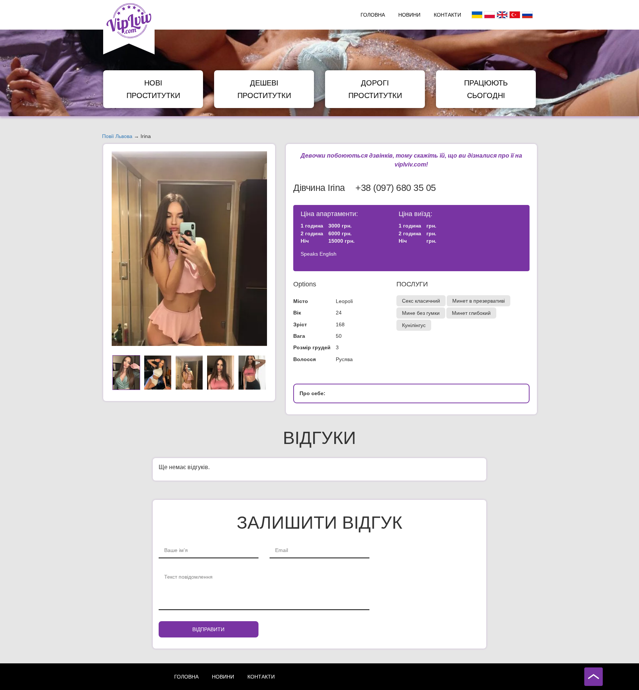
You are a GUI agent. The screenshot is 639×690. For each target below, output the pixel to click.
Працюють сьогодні (486, 89)
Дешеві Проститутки (264, 89)
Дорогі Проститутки (375, 89)
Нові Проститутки (153, 89)
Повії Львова (117, 136)
